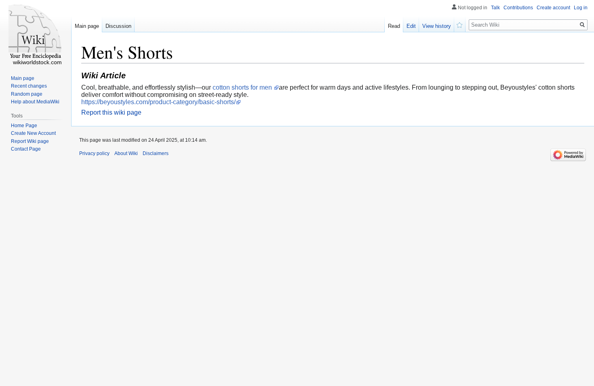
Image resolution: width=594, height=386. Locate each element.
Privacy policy (94, 153)
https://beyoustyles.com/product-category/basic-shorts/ (158, 102)
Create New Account (33, 133)
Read (394, 26)
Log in (581, 7)
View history (436, 26)
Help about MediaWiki (35, 102)
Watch (460, 24)
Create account (553, 7)
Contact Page (26, 149)
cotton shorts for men (243, 87)
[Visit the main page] (35, 32)
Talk (495, 7)
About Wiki (126, 153)
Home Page (24, 125)
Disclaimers (156, 153)
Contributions (518, 7)
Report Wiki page (30, 141)
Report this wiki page (111, 112)
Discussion (118, 26)
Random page (26, 94)
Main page (87, 26)
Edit (411, 26)
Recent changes (29, 86)
